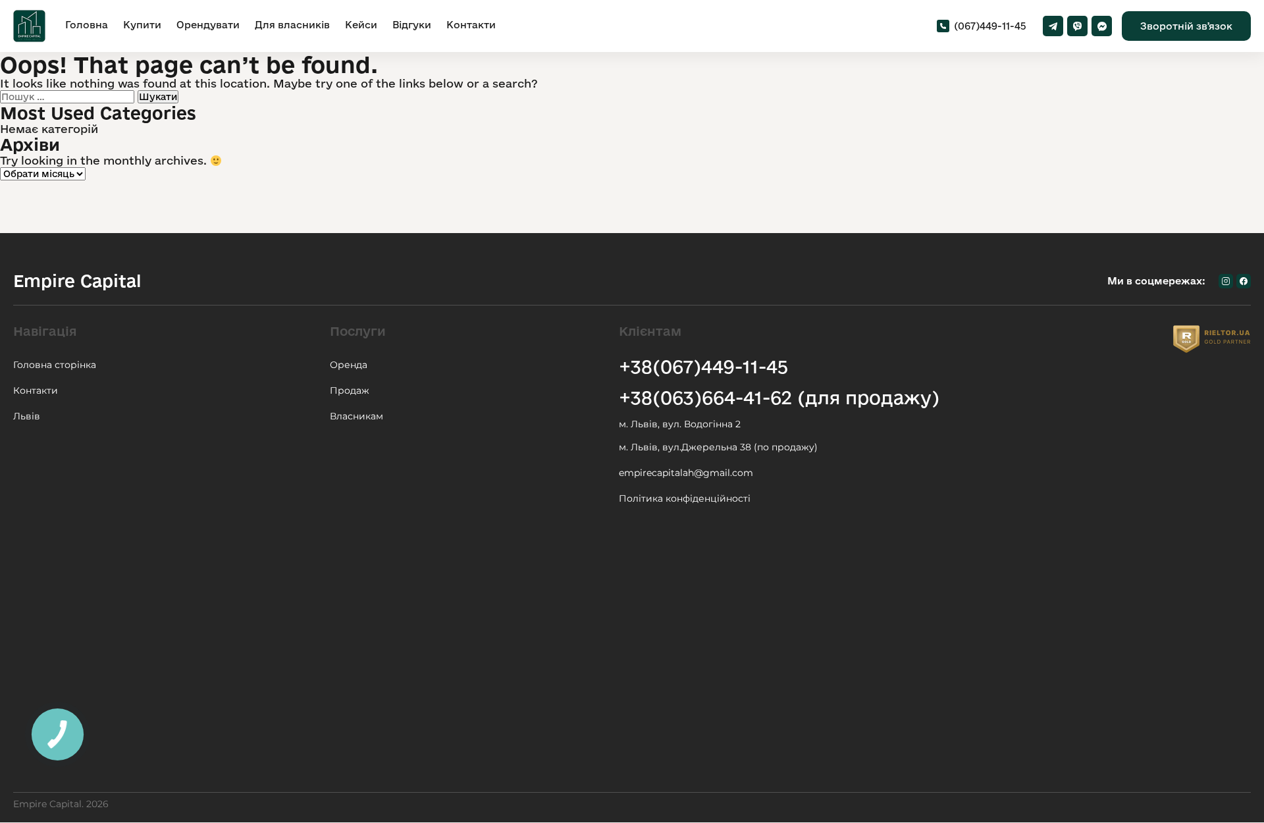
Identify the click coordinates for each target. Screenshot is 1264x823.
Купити (142, 24)
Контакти (471, 24)
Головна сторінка (54, 365)
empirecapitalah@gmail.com (686, 473)
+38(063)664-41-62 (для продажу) (779, 397)
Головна (86, 24)
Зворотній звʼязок (1186, 26)
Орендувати (208, 24)
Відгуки (411, 24)
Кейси (361, 24)
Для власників (292, 24)
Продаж (349, 390)
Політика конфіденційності (684, 498)
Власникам (356, 416)
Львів (26, 416)
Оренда (348, 365)
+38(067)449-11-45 (703, 366)
